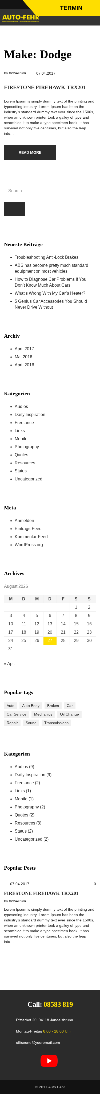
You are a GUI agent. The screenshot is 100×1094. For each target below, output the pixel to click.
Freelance (24, 422)
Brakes (53, 705)
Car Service (16, 714)
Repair (12, 723)
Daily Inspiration (30, 414)
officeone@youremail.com (38, 1042)
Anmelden (24, 520)
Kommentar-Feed (31, 536)
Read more (30, 152)
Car (70, 705)
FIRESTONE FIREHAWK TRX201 (45, 87)
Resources (25, 463)
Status (21, 471)
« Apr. (9, 663)
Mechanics (43, 714)
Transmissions (56, 723)
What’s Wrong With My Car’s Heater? (50, 293)
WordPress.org (29, 544)
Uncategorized (28, 479)
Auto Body (30, 705)
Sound (31, 723)
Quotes (21, 455)
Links (20, 430)
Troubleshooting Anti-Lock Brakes (46, 257)
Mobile (21, 438)
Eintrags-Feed (28, 528)
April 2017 (24, 349)
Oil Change (69, 714)
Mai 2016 (23, 357)
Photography (27, 446)
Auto (10, 705)
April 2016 (24, 365)
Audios (21, 406)
